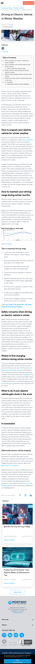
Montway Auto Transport (9, 465)
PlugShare (26, 374)
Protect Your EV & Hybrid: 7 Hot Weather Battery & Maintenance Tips (16, 572)
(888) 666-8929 (29, 3)
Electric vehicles (19, 8)
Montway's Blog (6, 8)
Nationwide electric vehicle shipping (18, 84)
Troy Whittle (4, 51)
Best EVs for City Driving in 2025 (17, 526)
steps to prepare (27, 140)
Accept (17, 660)
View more (18, 592)
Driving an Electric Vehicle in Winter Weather (17, 10)
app (4, 383)
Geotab (9, 244)
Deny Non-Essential (17, 662)
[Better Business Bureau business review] (25, 643)
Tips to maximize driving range (16, 68)
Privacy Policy (24, 656)
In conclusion (9, 82)
